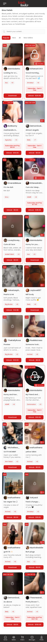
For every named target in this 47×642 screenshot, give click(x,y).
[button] (5, 638)
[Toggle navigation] (5, 3)
